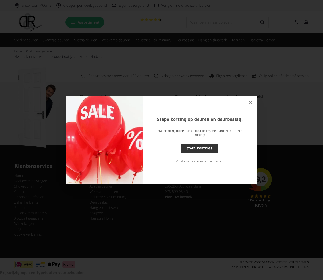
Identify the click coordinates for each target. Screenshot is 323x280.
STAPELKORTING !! (200, 148)
